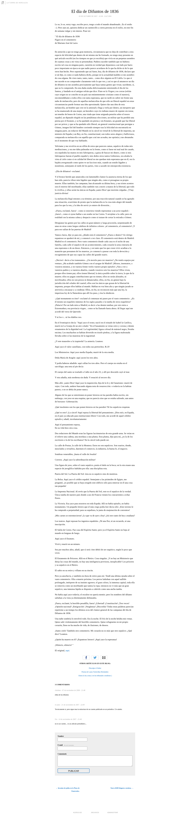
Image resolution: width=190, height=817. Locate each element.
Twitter (95, 657)
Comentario (62, 754)
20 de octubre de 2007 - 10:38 (91, 16)
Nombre (61, 736)
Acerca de (77, 812)
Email (103, 657)
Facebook (86, 657)
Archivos (95, 812)
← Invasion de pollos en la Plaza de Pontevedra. (67, 789)
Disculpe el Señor (95, 668)
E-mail (66, 745)
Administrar (112, 812)
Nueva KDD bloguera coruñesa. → (122, 788)
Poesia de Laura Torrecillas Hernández (95, 672)
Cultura (107, 16)
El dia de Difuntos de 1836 (95, 11)
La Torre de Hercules (17, 3)
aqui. (68, 650)
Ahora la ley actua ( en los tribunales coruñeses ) (95, 676)
